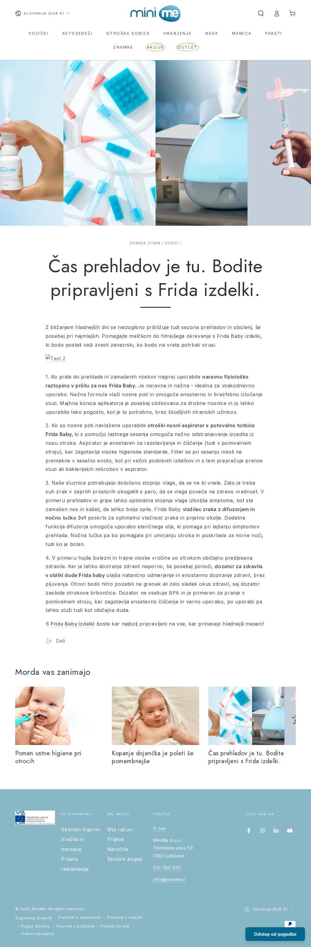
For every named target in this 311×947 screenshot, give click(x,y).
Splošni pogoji (124, 859)
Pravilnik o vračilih (124, 917)
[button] (261, 13)
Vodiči (172, 243)
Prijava (115, 839)
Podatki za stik (115, 926)
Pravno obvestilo (38, 934)
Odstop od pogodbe (275, 934)
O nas (159, 828)
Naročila (117, 849)
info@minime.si (169, 879)
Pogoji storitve (35, 926)
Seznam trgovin (80, 829)
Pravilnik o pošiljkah (75, 926)
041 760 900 (167, 867)
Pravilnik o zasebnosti (79, 917)
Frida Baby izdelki (73, 624)
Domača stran (145, 243)
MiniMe (39, 909)
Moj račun (119, 829)
